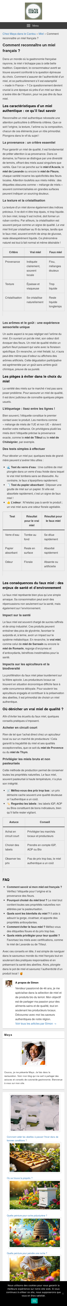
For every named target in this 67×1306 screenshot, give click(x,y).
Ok (34, 1301)
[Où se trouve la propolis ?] (35, 1158)
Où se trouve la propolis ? (19, 1178)
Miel (41, 34)
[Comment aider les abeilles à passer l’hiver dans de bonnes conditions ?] (35, 1113)
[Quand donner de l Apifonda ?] (35, 1271)
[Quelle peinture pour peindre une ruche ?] (35, 1233)
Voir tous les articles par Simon (35, 1023)
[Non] (62, 1293)
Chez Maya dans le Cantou (19, 34)
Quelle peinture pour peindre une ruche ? (27, 1253)
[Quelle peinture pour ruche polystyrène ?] (35, 1196)
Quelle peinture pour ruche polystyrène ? (27, 1215)
